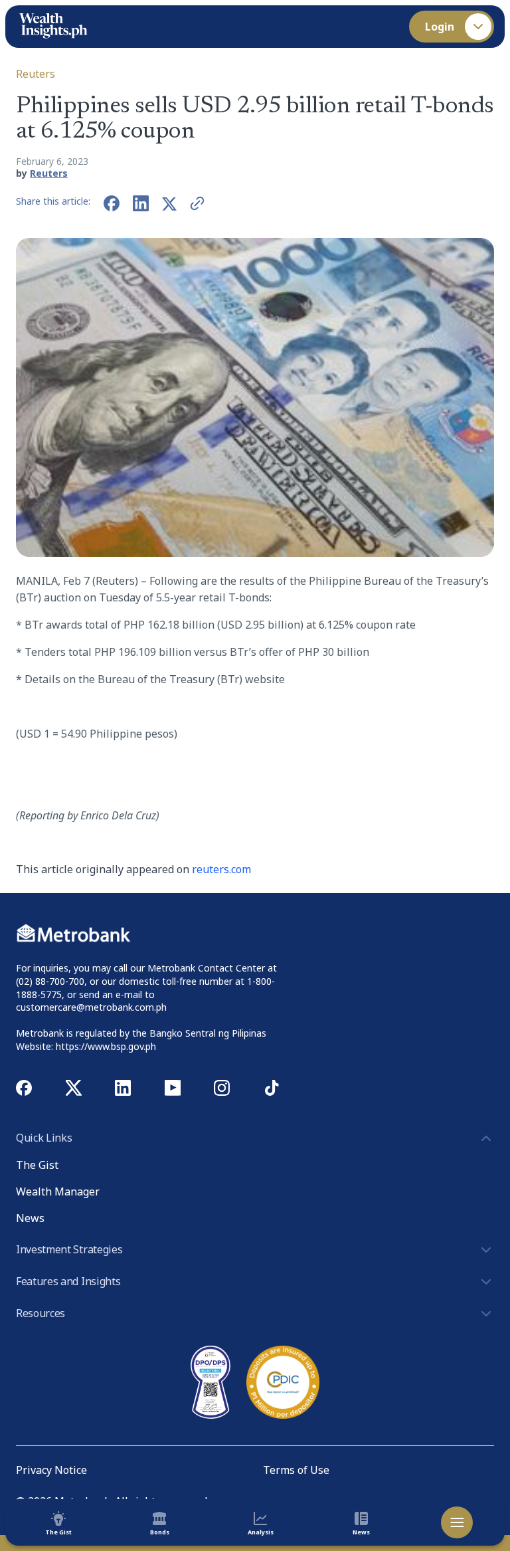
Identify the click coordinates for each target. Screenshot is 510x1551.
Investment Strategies (69, 1249)
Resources (40, 1313)
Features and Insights (68, 1281)
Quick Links (44, 1137)
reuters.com (221, 869)
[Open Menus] (457, 1522)
